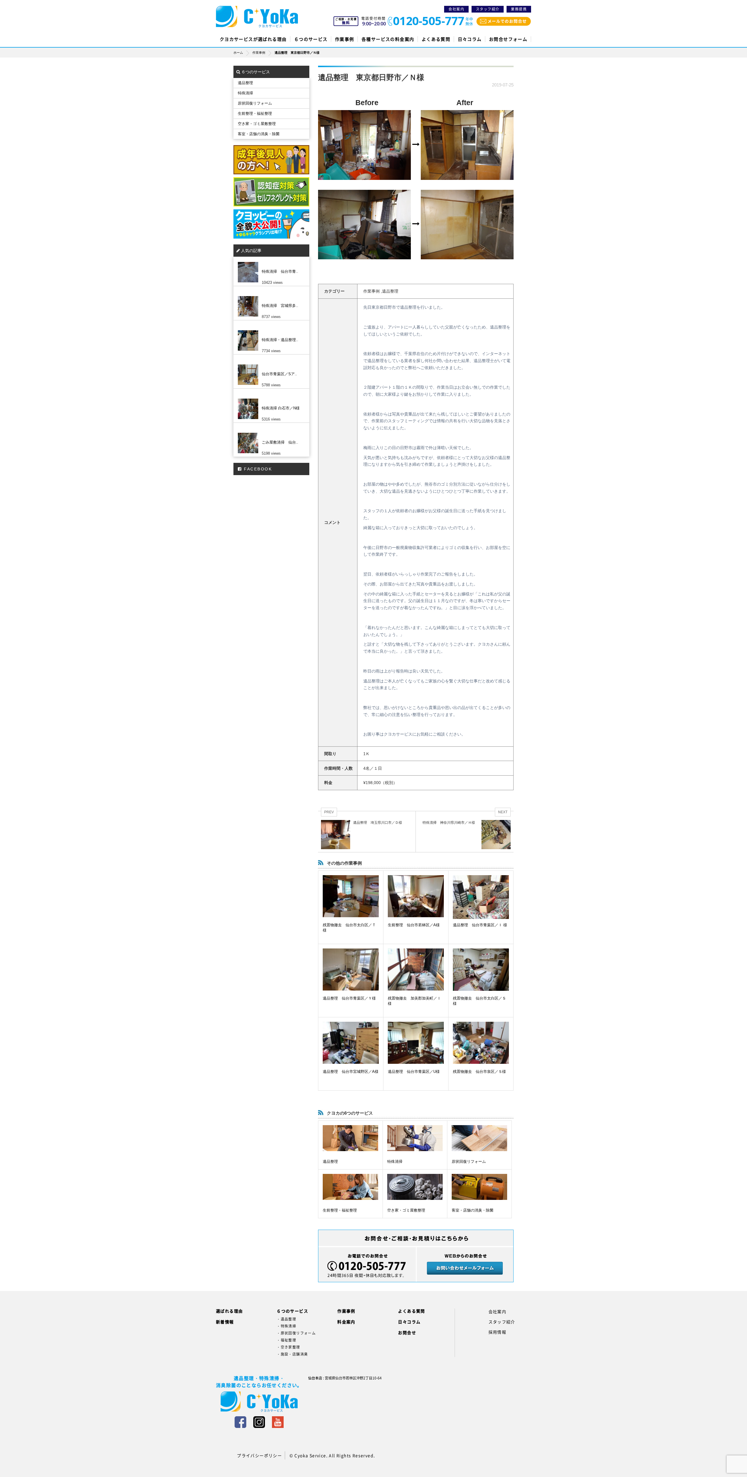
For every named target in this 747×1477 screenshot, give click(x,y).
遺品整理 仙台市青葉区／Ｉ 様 (480, 925)
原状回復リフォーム (469, 1161)
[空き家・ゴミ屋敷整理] (415, 1187)
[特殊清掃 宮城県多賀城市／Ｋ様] (269, 296)
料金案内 (346, 1322)
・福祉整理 (286, 1340)
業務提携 (519, 9)
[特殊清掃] (415, 1138)
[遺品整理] (350, 1138)
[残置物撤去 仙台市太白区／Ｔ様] (351, 896)
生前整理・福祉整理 (340, 1210)
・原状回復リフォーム (296, 1333)
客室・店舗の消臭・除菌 (472, 1210)
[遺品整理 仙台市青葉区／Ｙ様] (351, 969)
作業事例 (344, 39)
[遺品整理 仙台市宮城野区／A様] (351, 1043)
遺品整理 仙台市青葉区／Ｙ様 (349, 998)
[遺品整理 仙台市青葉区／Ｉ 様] (481, 897)
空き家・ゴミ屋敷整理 (406, 1210)
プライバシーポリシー (259, 1455)
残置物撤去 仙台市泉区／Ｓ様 (479, 1071)
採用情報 (497, 1332)
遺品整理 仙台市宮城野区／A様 (350, 1071)
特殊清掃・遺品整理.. (280, 340)
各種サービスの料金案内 (388, 39)
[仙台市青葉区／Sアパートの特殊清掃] (269, 364)
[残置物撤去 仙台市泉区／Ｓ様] (481, 1043)
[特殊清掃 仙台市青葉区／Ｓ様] (269, 262)
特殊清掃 (394, 1161)
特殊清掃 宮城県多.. (280, 305)
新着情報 (225, 1322)
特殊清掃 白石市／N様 (281, 408)
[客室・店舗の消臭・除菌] (479, 1187)
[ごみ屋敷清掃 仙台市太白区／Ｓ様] (269, 433)
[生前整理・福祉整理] (350, 1187)
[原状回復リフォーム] (479, 1138)
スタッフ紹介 (487, 9)
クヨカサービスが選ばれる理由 (253, 39)
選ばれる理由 (229, 1311)
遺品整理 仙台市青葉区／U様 (414, 1071)
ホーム (238, 52)
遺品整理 (330, 1161)
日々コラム (470, 39)
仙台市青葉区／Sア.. (279, 374)
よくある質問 (436, 39)
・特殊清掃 (286, 1326)
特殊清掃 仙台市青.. (280, 271)
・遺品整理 (286, 1319)
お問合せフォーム (508, 39)
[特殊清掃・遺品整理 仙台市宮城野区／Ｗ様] (269, 330)
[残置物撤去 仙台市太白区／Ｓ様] (481, 969)
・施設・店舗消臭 (292, 1354)
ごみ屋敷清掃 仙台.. (280, 442)
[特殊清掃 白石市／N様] (269, 398)
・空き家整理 (288, 1347)
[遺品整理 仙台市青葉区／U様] (416, 1043)
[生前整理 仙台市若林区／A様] (416, 896)
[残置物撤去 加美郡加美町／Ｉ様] (416, 969)
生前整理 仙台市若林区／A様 (414, 925)
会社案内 (456, 9)
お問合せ (407, 1332)
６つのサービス (311, 39)
